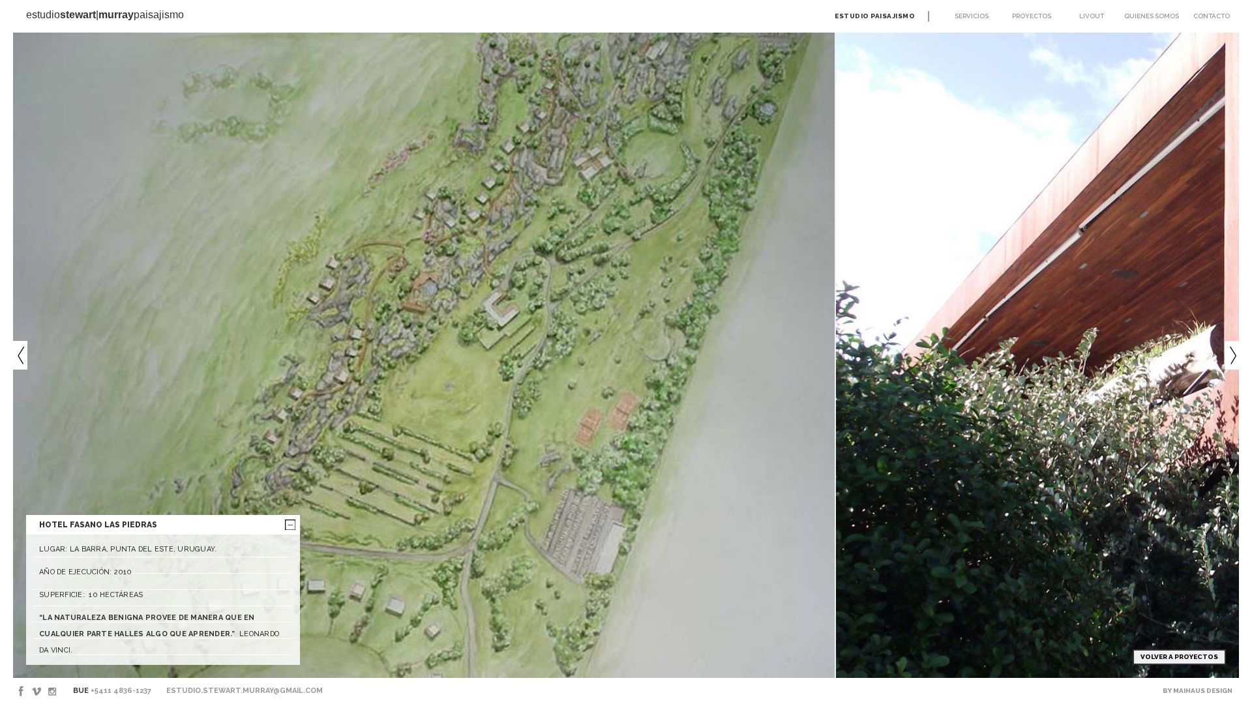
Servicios (972, 16)
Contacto (1211, 16)
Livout (1091, 16)
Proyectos (1031, 16)
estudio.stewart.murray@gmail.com (244, 690)
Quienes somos (1151, 16)
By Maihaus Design (1197, 690)
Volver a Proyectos (1179, 656)
